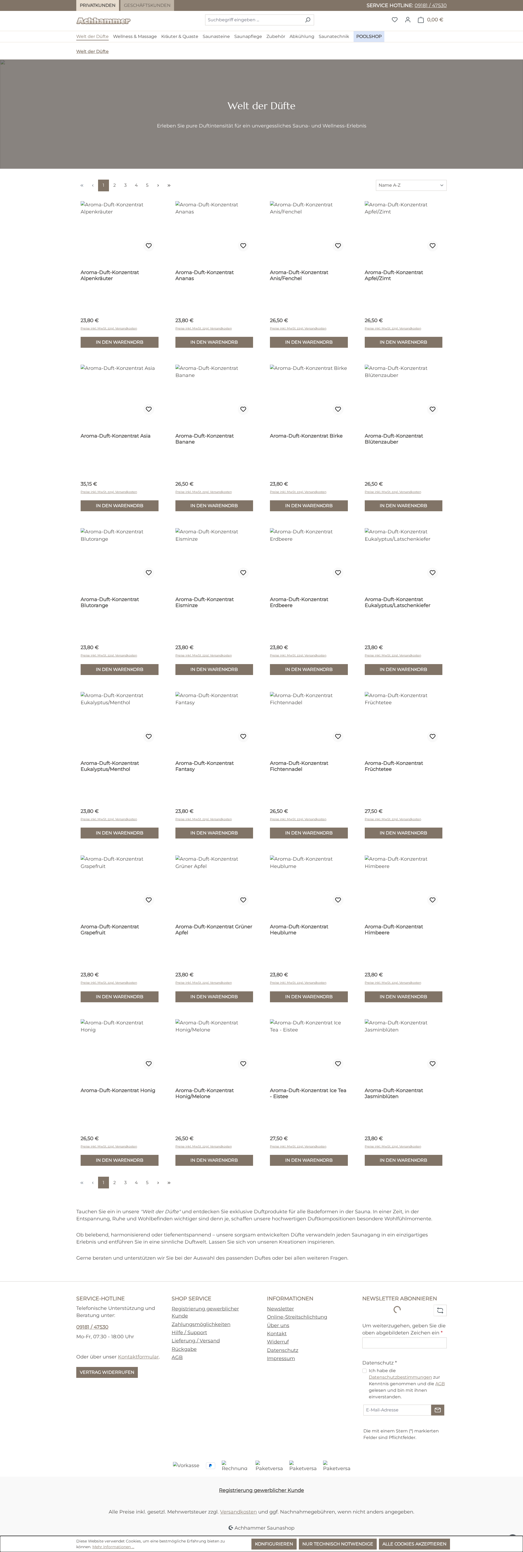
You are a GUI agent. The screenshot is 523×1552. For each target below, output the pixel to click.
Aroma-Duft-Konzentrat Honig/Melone (204, 1093)
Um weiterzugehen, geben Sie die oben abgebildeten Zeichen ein (404, 1329)
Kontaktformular (138, 1357)
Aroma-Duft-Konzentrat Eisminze (204, 602)
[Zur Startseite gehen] (103, 18)
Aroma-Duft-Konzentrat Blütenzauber (394, 439)
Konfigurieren (274, 1544)
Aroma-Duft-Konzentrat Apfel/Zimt (394, 275)
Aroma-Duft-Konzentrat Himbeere (394, 930)
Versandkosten (238, 1512)
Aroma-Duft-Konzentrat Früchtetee (394, 766)
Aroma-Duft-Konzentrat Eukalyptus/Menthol (110, 766)
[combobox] (253, 19)
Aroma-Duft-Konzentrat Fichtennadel (299, 766)
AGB (177, 1357)
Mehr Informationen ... (113, 1546)
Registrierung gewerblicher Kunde (261, 1490)
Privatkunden (97, 5)
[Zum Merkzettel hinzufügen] (148, 245)
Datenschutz (282, 1350)
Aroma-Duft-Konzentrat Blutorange (110, 602)
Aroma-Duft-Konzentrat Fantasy (204, 766)
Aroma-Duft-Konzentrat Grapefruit (110, 930)
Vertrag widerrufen (107, 1372)
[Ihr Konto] (407, 19)
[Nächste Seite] (158, 185)
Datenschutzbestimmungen (400, 1377)
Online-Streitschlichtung (297, 1317)
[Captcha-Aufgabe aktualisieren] (440, 1310)
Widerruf (278, 1342)
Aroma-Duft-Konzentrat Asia (116, 436)
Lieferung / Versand (196, 1340)
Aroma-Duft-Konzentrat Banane (204, 439)
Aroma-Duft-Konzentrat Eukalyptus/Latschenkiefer (397, 602)
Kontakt (277, 1333)
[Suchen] (307, 19)
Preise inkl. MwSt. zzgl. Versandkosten (109, 328)
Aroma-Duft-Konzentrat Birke (306, 436)
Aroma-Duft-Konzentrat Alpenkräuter (110, 275)
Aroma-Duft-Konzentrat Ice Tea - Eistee (308, 1093)
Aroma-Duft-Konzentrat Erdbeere (299, 602)
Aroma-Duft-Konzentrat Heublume (299, 930)
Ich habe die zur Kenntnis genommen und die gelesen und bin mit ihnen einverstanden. (407, 1383)
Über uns (278, 1325)
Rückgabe (184, 1349)
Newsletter (280, 1309)
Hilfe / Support (189, 1332)
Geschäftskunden (147, 5)
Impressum (281, 1358)
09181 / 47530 (431, 5)
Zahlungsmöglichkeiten (201, 1324)
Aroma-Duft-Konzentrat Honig (118, 1090)
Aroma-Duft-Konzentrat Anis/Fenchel (299, 275)
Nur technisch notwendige (337, 1544)
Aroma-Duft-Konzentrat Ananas (204, 275)
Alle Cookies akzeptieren (414, 1544)
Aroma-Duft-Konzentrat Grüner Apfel (213, 930)
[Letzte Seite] (168, 185)
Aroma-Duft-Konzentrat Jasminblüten (394, 1093)
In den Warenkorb (119, 342)
